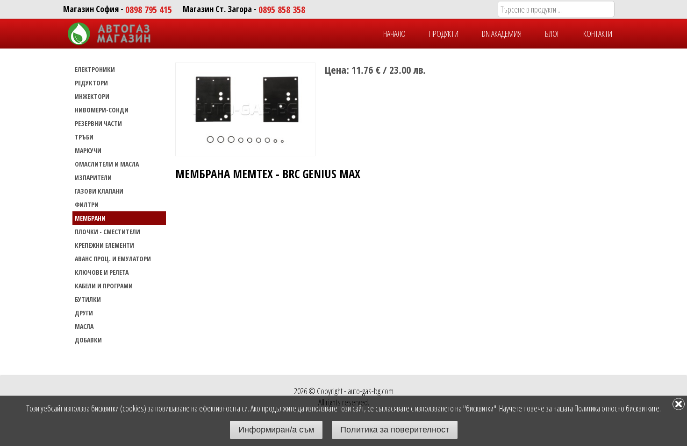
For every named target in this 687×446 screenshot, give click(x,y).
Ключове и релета (102, 272)
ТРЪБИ (84, 136)
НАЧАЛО (394, 33)
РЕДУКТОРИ (91, 82)
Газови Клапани (99, 191)
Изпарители (93, 177)
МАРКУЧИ (88, 150)
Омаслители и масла (107, 164)
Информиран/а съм (276, 429)
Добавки (88, 339)
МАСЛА (84, 326)
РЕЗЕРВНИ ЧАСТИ (98, 123)
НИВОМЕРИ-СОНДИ (102, 109)
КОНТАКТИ (597, 33)
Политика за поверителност (394, 429)
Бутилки (88, 299)
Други (84, 312)
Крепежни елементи (104, 245)
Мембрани (90, 218)
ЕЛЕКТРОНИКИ (95, 69)
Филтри (87, 204)
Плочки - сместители (107, 231)
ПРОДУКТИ (443, 33)
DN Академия (502, 33)
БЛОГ (552, 33)
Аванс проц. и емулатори (113, 258)
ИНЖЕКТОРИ (92, 96)
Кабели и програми (104, 285)
